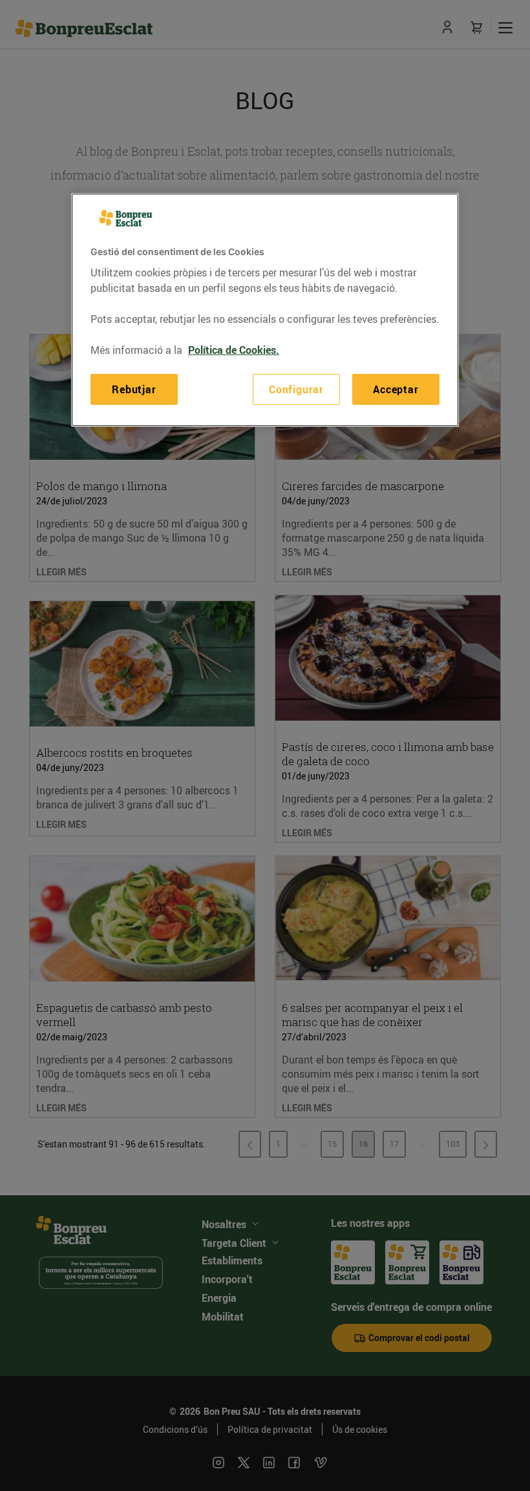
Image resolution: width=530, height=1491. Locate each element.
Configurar (296, 389)
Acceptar (395, 389)
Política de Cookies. (233, 350)
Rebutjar (134, 389)
